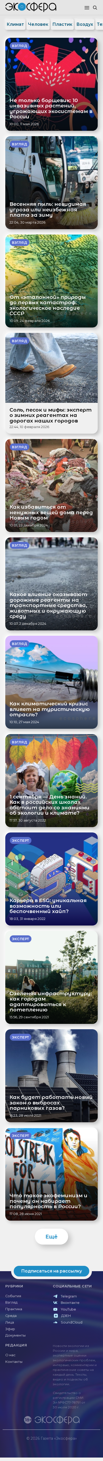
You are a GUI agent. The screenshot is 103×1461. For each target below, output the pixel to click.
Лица (9, 1322)
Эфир (10, 1329)
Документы (15, 1335)
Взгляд (11, 1302)
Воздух (84, 24)
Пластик (62, 24)
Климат (15, 24)
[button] (87, 8)
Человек (38, 24)
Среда (11, 1316)
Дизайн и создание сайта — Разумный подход (67, 1443)
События (13, 1296)
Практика (13, 1309)
